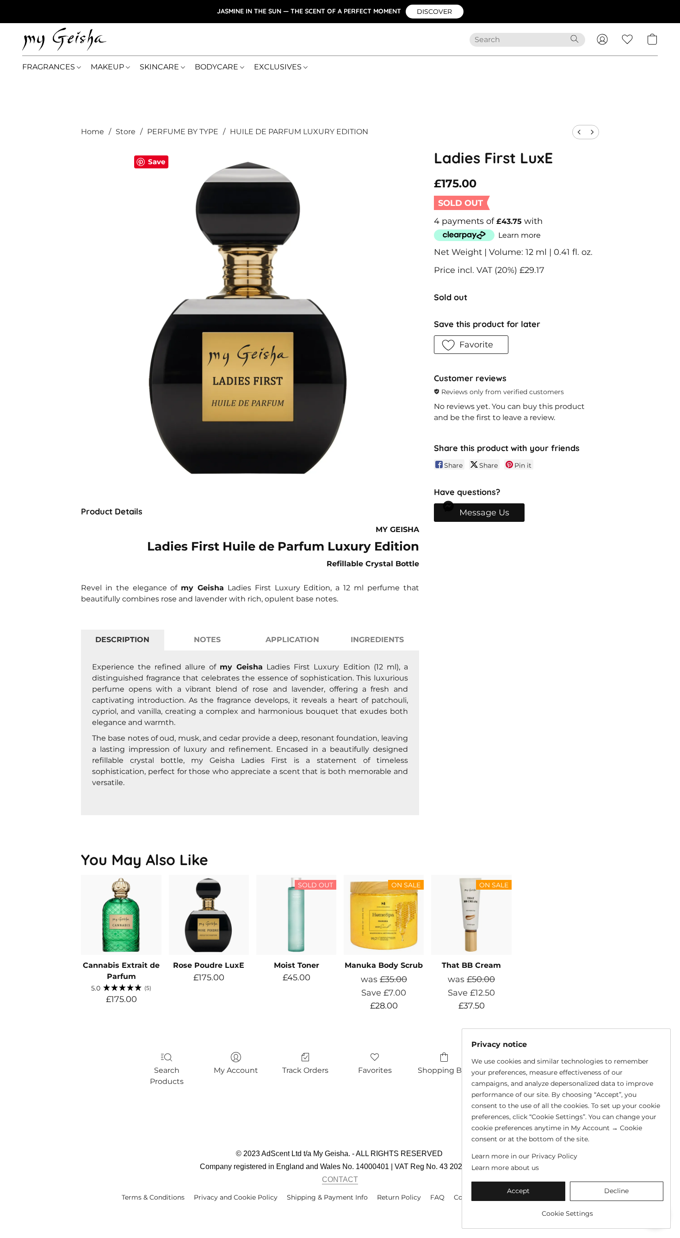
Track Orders (305, 1070)
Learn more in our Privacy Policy (524, 1156)
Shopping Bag (444, 1070)
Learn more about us (505, 1168)
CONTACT (340, 1179)
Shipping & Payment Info (327, 1197)
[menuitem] (579, 132)
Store (126, 131)
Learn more (519, 235)
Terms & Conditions (153, 1197)
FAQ (437, 1197)
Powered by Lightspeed (340, 1213)
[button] (435, 12)
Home (92, 131)
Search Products (167, 1076)
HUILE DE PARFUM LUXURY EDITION (299, 131)
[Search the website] (574, 38)
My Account (236, 1070)
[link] (567, 1210)
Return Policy (399, 1197)
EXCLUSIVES (278, 66)
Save (156, 161)
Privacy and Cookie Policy (236, 1197)
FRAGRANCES (49, 66)
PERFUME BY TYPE (182, 131)
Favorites (375, 1070)
